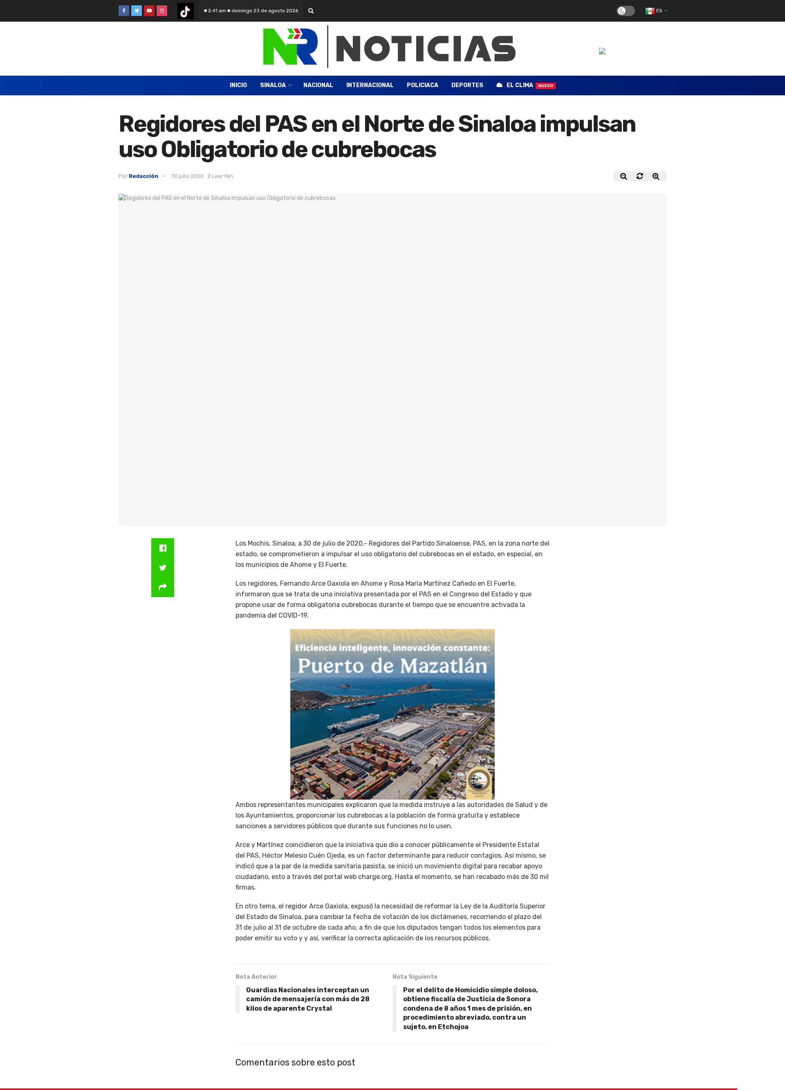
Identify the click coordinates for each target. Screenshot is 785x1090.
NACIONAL (318, 85)
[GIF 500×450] (392, 713)
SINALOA (273, 85)
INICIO (238, 85)
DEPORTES (467, 85)
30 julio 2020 (187, 176)
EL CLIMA (530, 85)
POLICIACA (422, 85)
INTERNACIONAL (370, 85)
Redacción (143, 176)
